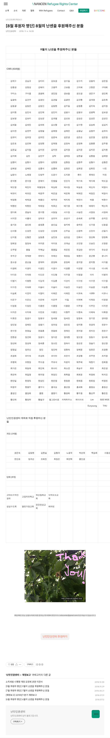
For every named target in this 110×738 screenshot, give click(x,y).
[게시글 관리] (20, 664)
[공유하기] (16, 664)
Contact (61, 10)
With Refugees (46, 10)
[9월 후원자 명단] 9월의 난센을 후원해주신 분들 (27, 686)
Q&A (71, 10)
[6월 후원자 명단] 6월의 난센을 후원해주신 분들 (27, 699)
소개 (7, 10)
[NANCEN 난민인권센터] (55, 4)
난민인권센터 (12, 674)
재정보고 (26, 674)
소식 (15, 10)
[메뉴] (6, 4)
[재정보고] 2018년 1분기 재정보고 (21, 695)
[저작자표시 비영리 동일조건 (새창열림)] (39, 664)
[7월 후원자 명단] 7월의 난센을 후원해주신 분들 (27, 690)
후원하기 (84, 10)
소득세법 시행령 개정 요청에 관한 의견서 (24, 681)
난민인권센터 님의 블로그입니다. (24, 715)
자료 (24, 10)
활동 (32, 10)
